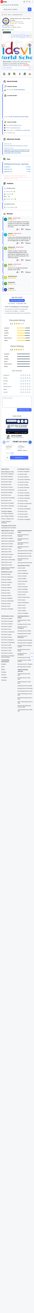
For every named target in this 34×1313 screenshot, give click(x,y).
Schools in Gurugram (23, 586)
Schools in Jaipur (22, 600)
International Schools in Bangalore (23, 535)
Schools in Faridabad (23, 589)
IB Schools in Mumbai (6, 587)
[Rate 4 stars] (15, 23)
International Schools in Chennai (23, 547)
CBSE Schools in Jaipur (6, 557)
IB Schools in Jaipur (5, 593)
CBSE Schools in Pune (6, 549)
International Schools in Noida (25, 562)
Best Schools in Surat (6, 500)
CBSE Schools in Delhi (6, 551)
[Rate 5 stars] (17, 23)
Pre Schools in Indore (23, 514)
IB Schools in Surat (5, 606)
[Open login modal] (24, 1)
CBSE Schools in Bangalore (7, 533)
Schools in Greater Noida (24, 597)
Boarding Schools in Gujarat (24, 633)
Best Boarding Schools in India (25, 691)
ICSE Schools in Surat (6, 650)
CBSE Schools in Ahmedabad (8, 559)
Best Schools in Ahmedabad (8, 498)
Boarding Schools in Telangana (25, 664)
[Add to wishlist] (18, 421)
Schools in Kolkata (22, 578)
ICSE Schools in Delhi (6, 645)
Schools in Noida (22, 594)
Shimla (2, 666)
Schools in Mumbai (22, 570)
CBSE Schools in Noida (6, 535)
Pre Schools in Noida (22, 501)
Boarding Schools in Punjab (24, 666)
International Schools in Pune (24, 553)
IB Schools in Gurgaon (6, 582)
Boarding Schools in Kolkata (24, 631)
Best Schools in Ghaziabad (7, 506)
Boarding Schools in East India (25, 685)
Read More (26, 65)
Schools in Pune (21, 584)
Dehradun (3, 674)
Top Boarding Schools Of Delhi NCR (25, 710)
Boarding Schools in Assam (24, 624)
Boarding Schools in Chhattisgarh (22, 627)
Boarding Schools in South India (24, 678)
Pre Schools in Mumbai (23, 477)
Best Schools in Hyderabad (7, 490)
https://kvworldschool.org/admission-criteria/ (16, 145)
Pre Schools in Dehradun (23, 487)
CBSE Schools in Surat (6, 562)
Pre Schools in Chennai (23, 482)
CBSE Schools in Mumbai (7, 538)
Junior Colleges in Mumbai (7, 516)
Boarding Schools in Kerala (24, 657)
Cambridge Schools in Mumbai (8, 527)
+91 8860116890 (26, 130)
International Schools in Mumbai (23, 539)
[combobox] (15, 9)
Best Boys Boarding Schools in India (25, 698)
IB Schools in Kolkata (6, 579)
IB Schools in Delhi (5, 585)
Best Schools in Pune (6, 495)
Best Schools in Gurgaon (7, 479)
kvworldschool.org (15, 127)
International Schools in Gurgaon (23, 559)
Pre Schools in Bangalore (24, 471)
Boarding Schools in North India (24, 674)
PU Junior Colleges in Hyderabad (6, 522)
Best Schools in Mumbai (7, 476)
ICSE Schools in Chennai (7, 653)
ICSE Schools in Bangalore (7, 640)
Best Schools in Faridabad (7, 503)
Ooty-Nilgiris (4, 677)
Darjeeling (3, 680)
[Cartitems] (29, 1)
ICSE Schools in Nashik (6, 648)
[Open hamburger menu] (32, 1)
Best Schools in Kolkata (6, 492)
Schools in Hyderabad (23, 573)
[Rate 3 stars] (14, 23)
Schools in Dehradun (22, 581)
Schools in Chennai (22, 576)
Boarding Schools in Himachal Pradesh (25, 646)
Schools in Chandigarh (23, 613)
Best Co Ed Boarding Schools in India (25, 702)
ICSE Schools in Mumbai (7, 624)
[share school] (22, 421)
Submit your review (24, 410)
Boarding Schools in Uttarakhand (22, 654)
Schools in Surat (21, 605)
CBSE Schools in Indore (6, 565)
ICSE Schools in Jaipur (6, 634)
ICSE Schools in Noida (6, 626)
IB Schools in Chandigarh (7, 609)
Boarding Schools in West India (25, 688)
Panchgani (3, 672)
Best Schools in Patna (6, 508)
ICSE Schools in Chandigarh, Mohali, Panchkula (8, 656)
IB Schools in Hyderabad (7, 577)
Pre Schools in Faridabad (23, 495)
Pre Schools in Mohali (23, 516)
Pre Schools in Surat (22, 511)
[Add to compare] (25, 421)
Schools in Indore (22, 608)
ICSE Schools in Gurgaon (7, 621)
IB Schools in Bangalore (7, 598)
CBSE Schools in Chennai (7, 543)
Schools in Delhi (21, 568)
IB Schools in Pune (5, 590)
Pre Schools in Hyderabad (24, 479)
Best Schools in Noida (6, 482)
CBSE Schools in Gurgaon (7, 554)
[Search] (29, 9)
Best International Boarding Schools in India (24, 706)
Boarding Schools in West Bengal (24, 650)
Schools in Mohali (22, 610)
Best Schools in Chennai (7, 487)
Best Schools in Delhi (6, 484)
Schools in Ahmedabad (23, 602)
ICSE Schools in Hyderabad (7, 632)
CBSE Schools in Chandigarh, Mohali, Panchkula (8, 568)
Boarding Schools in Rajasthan (25, 643)
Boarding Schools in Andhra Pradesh (24, 660)
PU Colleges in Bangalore (7, 513)
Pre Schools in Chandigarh (24, 519)
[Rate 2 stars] (12, 23)
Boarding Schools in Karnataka (25, 640)
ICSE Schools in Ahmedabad (8, 642)
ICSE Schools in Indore (6, 637)
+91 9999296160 (18, 130)
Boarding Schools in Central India (24, 682)
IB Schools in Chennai (6, 595)
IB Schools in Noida (6, 574)
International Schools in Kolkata (25, 550)
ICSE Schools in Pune (6, 629)
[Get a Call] (7, 457)
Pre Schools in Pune (22, 490)
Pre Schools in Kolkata (23, 485)
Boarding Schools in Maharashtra (22, 637)
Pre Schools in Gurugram (23, 493)
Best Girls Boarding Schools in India (25, 694)
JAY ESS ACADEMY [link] (16, 436)
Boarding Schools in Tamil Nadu (24, 621)
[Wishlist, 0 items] (26, 1)
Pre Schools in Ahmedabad (24, 509)
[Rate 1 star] (10, 23)
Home (5, 14)
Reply (27, 229)
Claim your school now (17, 300)
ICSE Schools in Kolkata (6, 618)
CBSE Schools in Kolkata (7, 546)
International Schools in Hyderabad (23, 543)
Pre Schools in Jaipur (22, 506)
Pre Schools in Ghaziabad (24, 498)
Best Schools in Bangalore (7, 474)
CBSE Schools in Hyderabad (7, 541)
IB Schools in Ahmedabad (7, 601)
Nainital (3, 669)
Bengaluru (3, 664)
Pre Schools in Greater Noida (24, 503)
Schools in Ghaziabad (23, 592)
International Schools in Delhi (24, 556)
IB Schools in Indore (6, 603)
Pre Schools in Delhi (22, 474)
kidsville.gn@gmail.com (15, 125)
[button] (4, 74)
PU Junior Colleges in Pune (7, 518)
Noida (9, 14)
